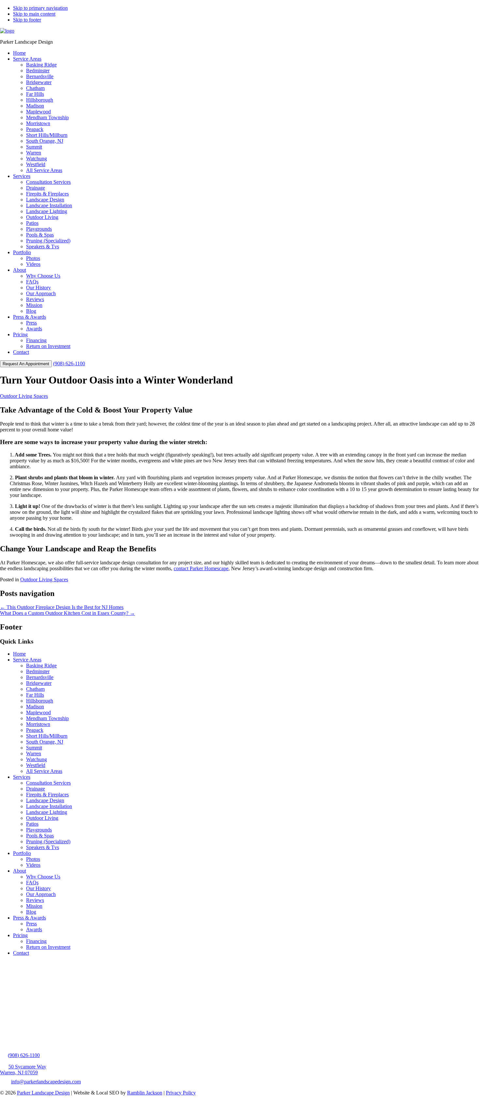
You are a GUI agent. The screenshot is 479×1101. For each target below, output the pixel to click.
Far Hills (35, 695)
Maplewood (38, 712)
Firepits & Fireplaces (47, 794)
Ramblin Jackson (144, 1092)
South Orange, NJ (44, 742)
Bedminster (38, 671)
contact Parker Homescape (201, 568)
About (19, 871)
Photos (33, 859)
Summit (34, 747)
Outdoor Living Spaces (24, 396)
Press (31, 923)
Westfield (35, 765)
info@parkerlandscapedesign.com (46, 1081)
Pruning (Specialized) (48, 841)
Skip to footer (27, 19)
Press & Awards (29, 917)
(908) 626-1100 (69, 363)
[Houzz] (46, 1041)
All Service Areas (44, 771)
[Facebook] (16, 1041)
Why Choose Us (43, 876)
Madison (35, 706)
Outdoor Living (42, 818)
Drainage (35, 788)
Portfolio (22, 853)
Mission (34, 906)
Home (19, 654)
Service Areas (27, 659)
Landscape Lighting (46, 812)
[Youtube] (36, 1041)
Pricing (20, 935)
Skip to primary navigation (40, 8)
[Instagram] (24, 1041)
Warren (33, 753)
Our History (38, 888)
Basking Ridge (41, 665)
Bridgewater (38, 683)
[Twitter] (6, 1041)
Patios (32, 824)
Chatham (35, 689)
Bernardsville (39, 677)
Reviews (35, 900)
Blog (31, 912)
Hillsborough (39, 700)
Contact (21, 953)
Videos (33, 865)
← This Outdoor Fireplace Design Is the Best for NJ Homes (61, 607)
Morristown (38, 724)
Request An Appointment (26, 363)
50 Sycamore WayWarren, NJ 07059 (23, 1069)
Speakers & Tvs (42, 847)
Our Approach (41, 894)
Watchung (36, 759)
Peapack (34, 730)
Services (21, 777)
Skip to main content (34, 14)
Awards (34, 929)
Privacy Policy (181, 1092)
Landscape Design (45, 800)
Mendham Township (47, 718)
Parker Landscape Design (43, 1092)
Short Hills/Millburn (46, 736)
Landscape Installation (49, 806)
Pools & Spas (40, 835)
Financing (36, 941)
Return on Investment (48, 947)
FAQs (32, 882)
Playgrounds (39, 830)
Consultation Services (48, 783)
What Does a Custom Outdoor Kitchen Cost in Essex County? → (67, 613)
